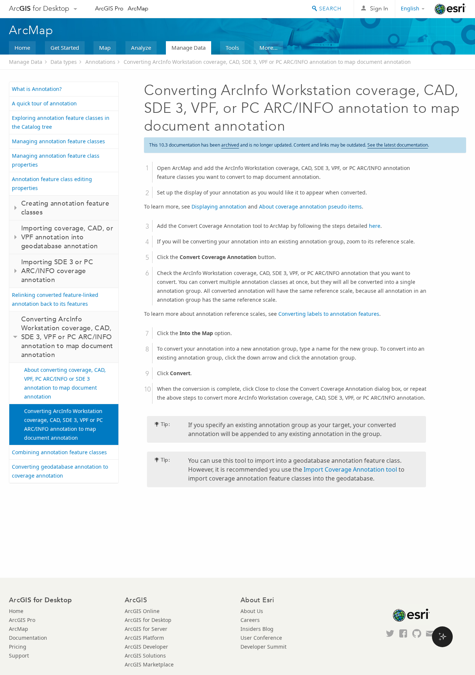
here (374, 225)
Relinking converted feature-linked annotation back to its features (55, 299)
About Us (251, 611)
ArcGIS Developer (146, 646)
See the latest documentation (397, 145)
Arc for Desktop (39, 8)
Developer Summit (263, 646)
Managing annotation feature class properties (55, 160)
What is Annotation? (37, 88)
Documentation (28, 637)
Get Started (64, 47)
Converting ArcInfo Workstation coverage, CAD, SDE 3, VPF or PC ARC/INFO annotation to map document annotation (267, 61)
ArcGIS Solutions (145, 655)
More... (268, 47)
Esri (450, 9)
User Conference (261, 637)
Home (22, 47)
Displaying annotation (218, 206)
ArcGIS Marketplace (149, 664)
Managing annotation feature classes (58, 141)
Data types (63, 61)
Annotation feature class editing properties (52, 183)
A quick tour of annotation (44, 103)
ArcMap (138, 8)
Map (105, 47)
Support (19, 655)
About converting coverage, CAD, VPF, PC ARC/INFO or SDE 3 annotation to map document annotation (65, 383)
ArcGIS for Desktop (148, 619)
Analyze (141, 47)
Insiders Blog (256, 628)
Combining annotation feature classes (59, 452)
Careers (250, 619)
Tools (232, 47)
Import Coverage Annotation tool (350, 469)
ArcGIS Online (142, 611)
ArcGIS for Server (146, 628)
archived (230, 145)
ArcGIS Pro (109, 8)
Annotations (100, 61)
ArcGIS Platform (144, 637)
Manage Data (188, 47)
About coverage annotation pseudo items (310, 206)
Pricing (17, 646)
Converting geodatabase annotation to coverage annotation (60, 471)
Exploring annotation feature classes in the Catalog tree (60, 122)
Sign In (379, 8)
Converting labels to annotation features (328, 313)
